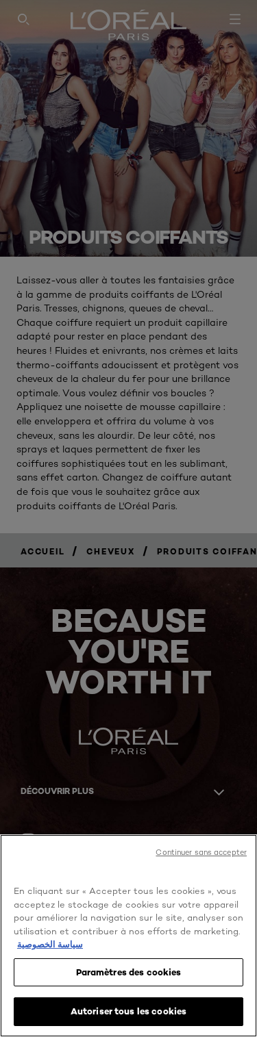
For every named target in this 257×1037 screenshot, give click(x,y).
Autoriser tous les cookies (128, 1011)
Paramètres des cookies (129, 971)
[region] (128, 935)
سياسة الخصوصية (50, 943)
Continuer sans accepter (201, 852)
